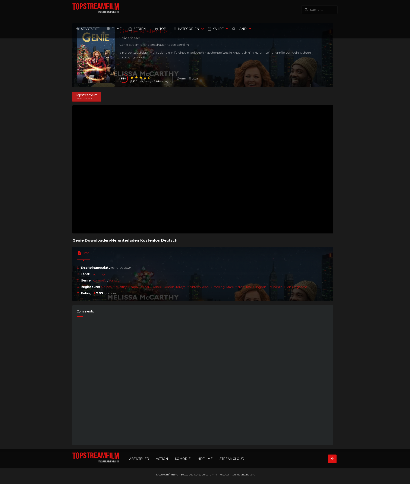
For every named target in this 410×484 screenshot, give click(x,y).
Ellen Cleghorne (296, 287)
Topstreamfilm (165, 474)
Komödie (99, 280)
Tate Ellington (256, 287)
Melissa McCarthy (114, 287)
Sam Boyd (98, 274)
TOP (163, 29)
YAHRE (218, 29)
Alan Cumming (213, 287)
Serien (140, 29)
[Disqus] (203, 379)
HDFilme (205, 459)
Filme (117, 29)
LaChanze (275, 287)
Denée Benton (163, 287)
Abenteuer (139, 459)
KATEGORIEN (188, 29)
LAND (242, 29)
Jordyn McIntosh (188, 287)
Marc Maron (235, 287)
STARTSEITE (90, 29)
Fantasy (114, 280)
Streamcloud (232, 459)
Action (162, 459)
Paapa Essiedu (139, 287)
